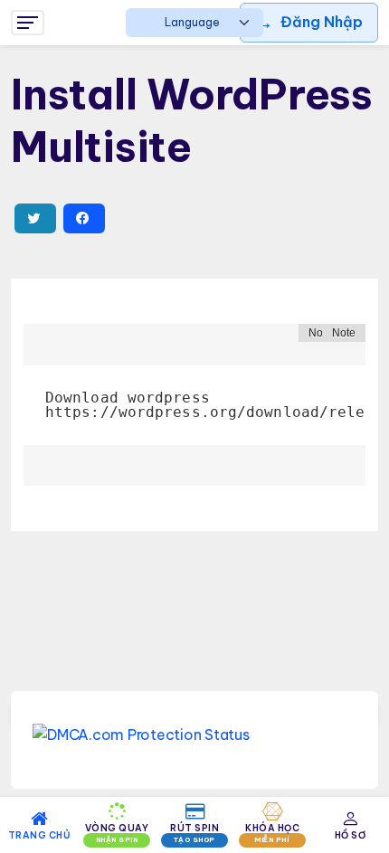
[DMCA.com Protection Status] (194, 733)
